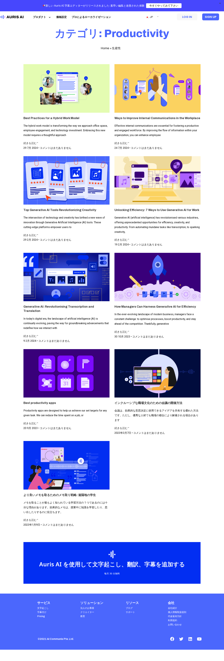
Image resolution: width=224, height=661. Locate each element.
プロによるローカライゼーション (91, 17)
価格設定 (61, 17)
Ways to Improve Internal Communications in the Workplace (157, 118)
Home (105, 48)
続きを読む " (30, 143)
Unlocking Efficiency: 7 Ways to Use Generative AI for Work (156, 210)
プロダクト (39, 17)
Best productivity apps (39, 403)
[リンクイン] (190, 639)
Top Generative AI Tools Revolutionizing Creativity (59, 210)
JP (151, 17)
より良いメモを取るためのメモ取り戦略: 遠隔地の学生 (59, 495)
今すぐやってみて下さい (163, 5)
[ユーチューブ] (199, 639)
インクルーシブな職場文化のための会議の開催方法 (148, 403)
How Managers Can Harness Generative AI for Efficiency (155, 306)
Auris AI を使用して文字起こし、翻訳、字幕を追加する (112, 564)
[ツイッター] (181, 639)
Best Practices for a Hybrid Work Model (51, 118)
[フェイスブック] (172, 639)
